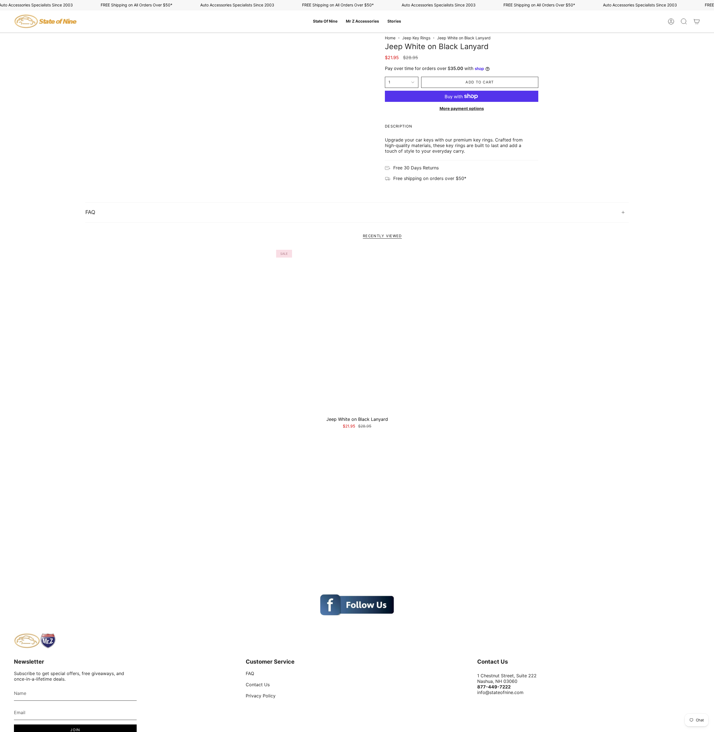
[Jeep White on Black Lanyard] (357, 330)
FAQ (90, 212)
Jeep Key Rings (416, 37)
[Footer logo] (35, 641)
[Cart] (696, 21)
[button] (325, 21)
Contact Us (258, 684)
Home (390, 37)
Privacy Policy (261, 696)
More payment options (462, 108)
